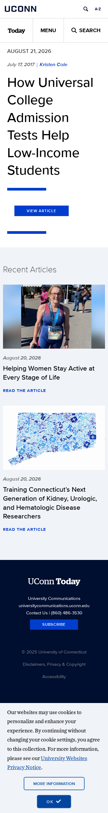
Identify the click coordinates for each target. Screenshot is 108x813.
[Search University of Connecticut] (86, 9)
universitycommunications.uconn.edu (54, 605)
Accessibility (54, 676)
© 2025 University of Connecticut (54, 652)
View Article (41, 211)
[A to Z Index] (98, 9)
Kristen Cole (53, 64)
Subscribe (54, 624)
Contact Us (37, 613)
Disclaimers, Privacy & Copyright (54, 664)
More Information (54, 784)
